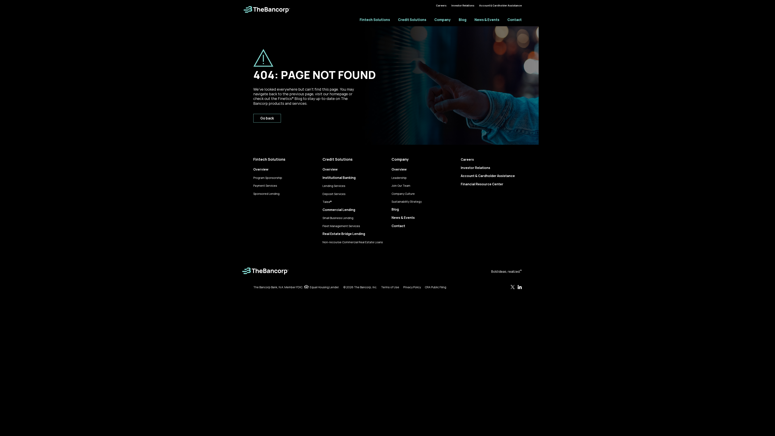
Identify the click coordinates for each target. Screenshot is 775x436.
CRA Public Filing (435, 287)
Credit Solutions (412, 19)
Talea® (327, 202)
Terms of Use (390, 287)
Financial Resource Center (482, 184)
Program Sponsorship (267, 178)
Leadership (399, 178)
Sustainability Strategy (407, 201)
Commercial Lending (339, 210)
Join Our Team (401, 186)
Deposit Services (334, 194)
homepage (339, 93)
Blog (462, 19)
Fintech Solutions (375, 19)
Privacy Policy (412, 287)
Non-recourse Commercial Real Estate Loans (353, 242)
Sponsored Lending (266, 194)
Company (442, 19)
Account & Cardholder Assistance (500, 5)
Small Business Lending (338, 218)
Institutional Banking (339, 177)
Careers (441, 5)
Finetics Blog (290, 98)
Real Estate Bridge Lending (344, 234)
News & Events (486, 19)
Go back (267, 118)
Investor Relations (462, 5)
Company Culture (403, 194)
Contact (514, 19)
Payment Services (265, 186)
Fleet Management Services (341, 226)
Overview (260, 169)
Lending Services (334, 186)
